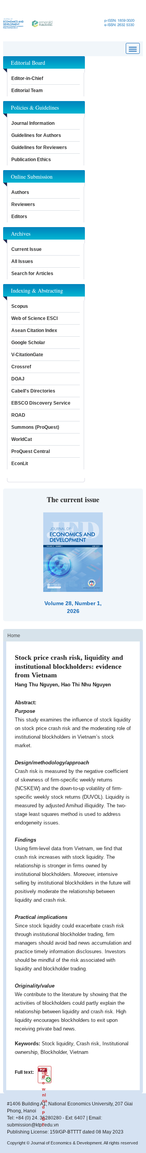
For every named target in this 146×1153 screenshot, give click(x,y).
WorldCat (21, 439)
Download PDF (44, 1077)
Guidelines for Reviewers (39, 147)
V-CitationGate (27, 354)
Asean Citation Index (34, 330)
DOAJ (18, 379)
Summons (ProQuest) (35, 427)
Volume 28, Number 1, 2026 (73, 607)
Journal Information (33, 123)
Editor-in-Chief (27, 78)
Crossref (21, 367)
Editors (19, 216)
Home (13, 635)
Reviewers (23, 204)
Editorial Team (27, 90)
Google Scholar (28, 342)
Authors (20, 192)
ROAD (18, 415)
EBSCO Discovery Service (40, 403)
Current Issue (26, 249)
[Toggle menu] (133, 48)
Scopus (19, 306)
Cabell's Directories (33, 391)
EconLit (19, 463)
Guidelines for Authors (36, 135)
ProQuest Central (30, 451)
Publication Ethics (31, 159)
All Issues (22, 261)
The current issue (73, 500)
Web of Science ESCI (34, 318)
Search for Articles (32, 273)
